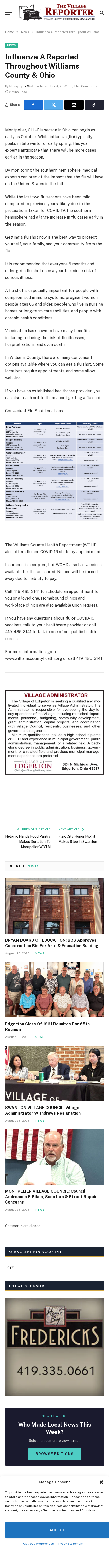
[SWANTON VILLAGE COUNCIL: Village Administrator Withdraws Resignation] (54, 1073)
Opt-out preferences (38, 1543)
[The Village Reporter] (57, 12)
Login (9, 1267)
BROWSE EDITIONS (54, 1454)
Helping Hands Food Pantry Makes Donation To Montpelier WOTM (28, 841)
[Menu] (8, 12)
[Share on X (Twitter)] (53, 105)
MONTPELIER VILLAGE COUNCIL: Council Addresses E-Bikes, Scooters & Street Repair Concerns (51, 1197)
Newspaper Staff (22, 86)
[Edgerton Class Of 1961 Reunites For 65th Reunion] (54, 989)
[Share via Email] (74, 105)
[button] (101, 1482)
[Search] (101, 12)
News (11, 45)
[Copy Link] (94, 105)
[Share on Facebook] (33, 105)
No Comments (86, 86)
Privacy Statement (70, 1543)
